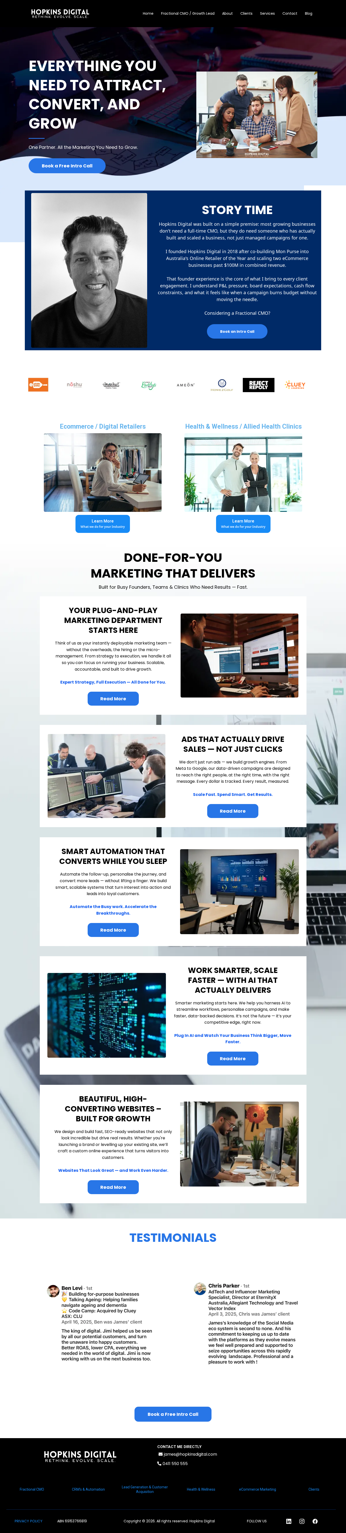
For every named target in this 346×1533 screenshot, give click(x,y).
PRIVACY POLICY (29, 1521)
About (227, 13)
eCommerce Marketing (257, 1489)
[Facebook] (315, 1521)
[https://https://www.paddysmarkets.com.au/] (133, 385)
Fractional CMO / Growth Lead (188, 13)
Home (148, 13)
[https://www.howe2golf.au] (206, 385)
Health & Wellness (201, 1489)
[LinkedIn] (288, 1521)
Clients (246, 13)
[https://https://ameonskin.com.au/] (170, 385)
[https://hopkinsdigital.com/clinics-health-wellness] (243, 472)
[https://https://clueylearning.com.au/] (280, 385)
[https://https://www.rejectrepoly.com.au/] (243, 385)
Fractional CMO (32, 1489)
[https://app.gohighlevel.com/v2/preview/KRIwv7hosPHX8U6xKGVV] (80, 1456)
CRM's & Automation (88, 1489)
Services (267, 13)
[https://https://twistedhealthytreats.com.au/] (96, 385)
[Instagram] (302, 1521)
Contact (289, 13)
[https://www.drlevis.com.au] (317, 385)
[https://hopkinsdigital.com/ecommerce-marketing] (102, 472)
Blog (308, 13)
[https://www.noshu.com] (59, 385)
